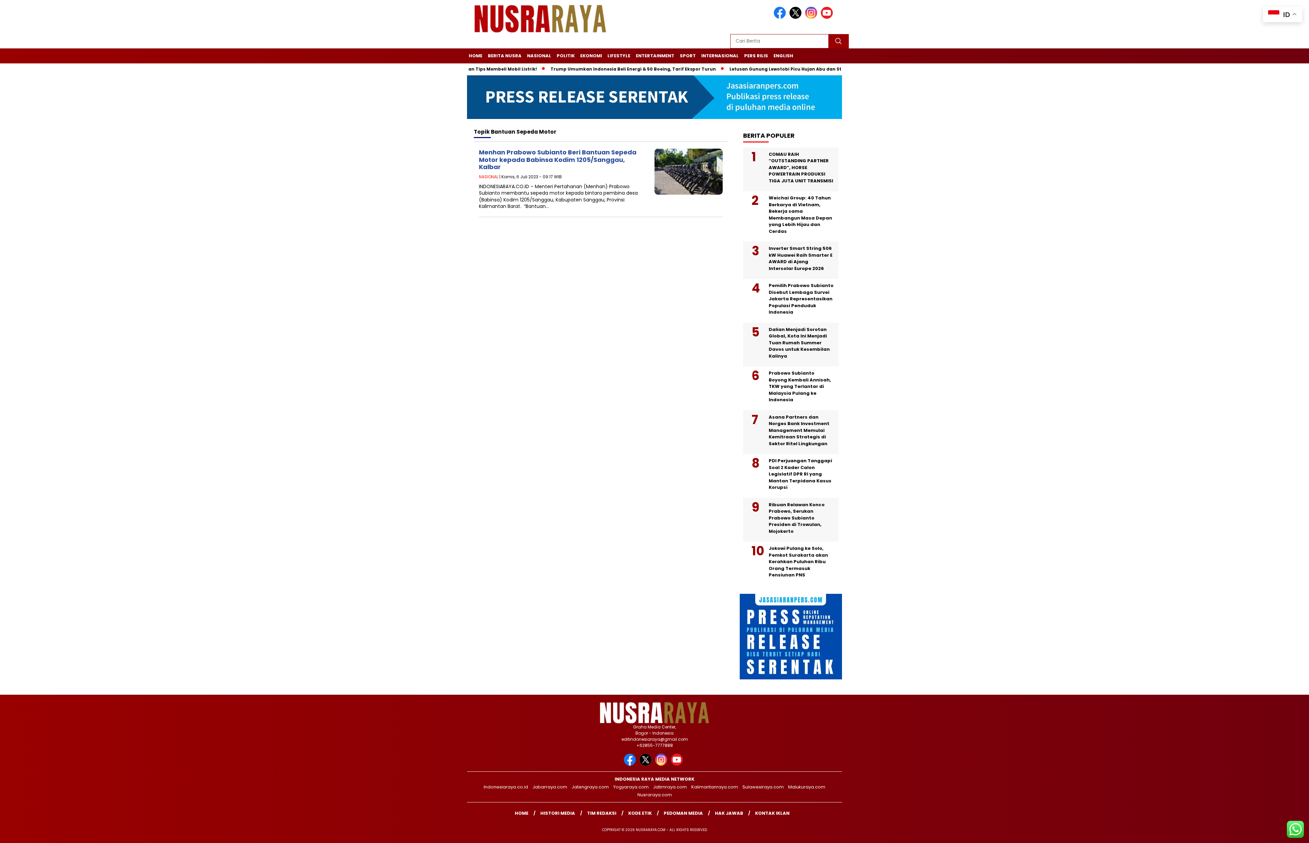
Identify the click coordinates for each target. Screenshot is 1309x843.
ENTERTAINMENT (655, 55)
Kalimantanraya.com (714, 787)
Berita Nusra (505, 55)
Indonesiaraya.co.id (506, 787)
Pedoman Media (683, 813)
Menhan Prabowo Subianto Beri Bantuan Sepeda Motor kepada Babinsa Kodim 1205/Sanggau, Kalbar (557, 159)
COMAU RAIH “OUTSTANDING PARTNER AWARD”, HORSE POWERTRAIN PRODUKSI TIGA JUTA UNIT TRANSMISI (801, 167)
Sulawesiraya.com (763, 787)
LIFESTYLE (618, 55)
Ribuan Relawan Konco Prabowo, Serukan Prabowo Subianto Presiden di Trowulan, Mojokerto (797, 518)
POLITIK (566, 55)
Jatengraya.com (590, 787)
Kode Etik (640, 813)
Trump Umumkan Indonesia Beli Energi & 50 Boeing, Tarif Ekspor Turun (601, 69)
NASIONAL (539, 55)
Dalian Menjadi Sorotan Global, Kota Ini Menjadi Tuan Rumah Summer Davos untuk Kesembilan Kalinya (799, 342)
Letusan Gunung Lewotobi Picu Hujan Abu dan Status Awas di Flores (776, 69)
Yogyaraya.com (631, 787)
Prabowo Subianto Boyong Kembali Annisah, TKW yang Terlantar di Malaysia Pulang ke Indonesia (800, 386)
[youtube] (828, 17)
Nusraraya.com (654, 795)
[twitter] (796, 17)
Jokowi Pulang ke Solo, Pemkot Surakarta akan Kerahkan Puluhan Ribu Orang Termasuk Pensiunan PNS (798, 561)
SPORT (688, 55)
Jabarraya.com (549, 787)
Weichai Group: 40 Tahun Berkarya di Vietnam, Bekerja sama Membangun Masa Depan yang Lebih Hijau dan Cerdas (800, 215)
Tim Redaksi (601, 813)
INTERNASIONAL (720, 55)
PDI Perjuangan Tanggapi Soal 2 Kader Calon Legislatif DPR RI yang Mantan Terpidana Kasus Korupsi (800, 474)
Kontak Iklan (772, 813)
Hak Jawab (729, 813)
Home (475, 55)
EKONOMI (591, 55)
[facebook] (781, 17)
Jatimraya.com (670, 787)
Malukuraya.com (806, 787)
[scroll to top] (1264, 832)
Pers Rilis (756, 55)
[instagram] (812, 17)
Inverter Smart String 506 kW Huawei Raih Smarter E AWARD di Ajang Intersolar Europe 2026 (800, 258)
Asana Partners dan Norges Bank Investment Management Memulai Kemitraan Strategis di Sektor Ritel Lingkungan (799, 430)
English (783, 55)
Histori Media (557, 813)
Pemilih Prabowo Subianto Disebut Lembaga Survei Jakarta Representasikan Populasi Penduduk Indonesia (801, 298)
